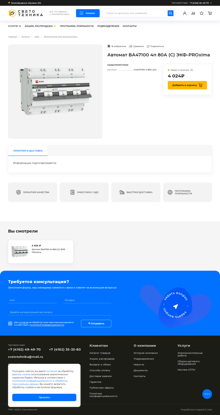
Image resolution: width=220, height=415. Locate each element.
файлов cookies (21, 374)
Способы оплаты (100, 370)
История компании (146, 353)
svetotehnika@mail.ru (25, 357)
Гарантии (95, 382)
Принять (44, 397)
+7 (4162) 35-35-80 (65, 349)
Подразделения (144, 358)
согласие (24, 322)
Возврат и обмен (100, 364)
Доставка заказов (101, 376)
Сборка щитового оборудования (189, 362)
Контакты (139, 376)
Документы (141, 370)
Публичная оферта (102, 387)
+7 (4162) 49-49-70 (24, 349)
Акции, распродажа (102, 358)
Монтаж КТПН (186, 369)
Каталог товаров (100, 353)
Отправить (97, 323)
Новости (139, 364)
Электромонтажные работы (190, 354)
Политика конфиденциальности (103, 395)
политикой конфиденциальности (47, 325)
